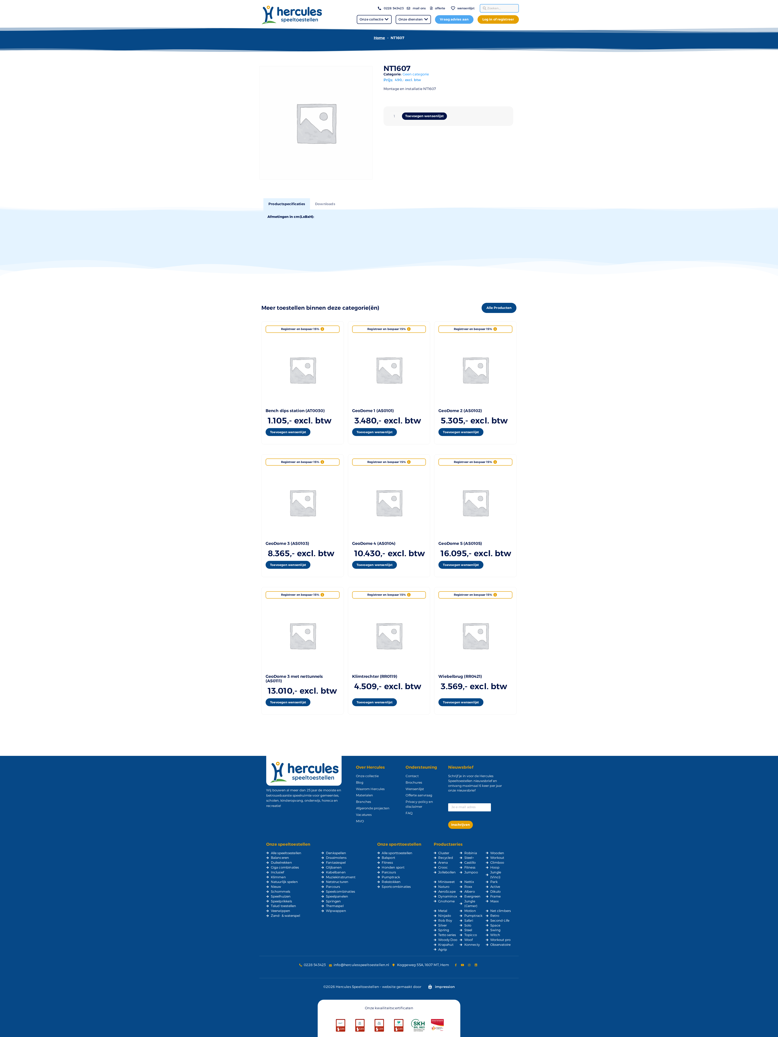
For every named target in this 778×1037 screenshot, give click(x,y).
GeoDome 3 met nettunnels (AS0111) (294, 678)
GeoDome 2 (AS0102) (460, 410)
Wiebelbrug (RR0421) (460, 676)
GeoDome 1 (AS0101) (373, 410)
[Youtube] (462, 965)
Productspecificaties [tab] (286, 204)
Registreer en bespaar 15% (300, 329)
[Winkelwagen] (447, 5)
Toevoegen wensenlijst (424, 116)
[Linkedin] (476, 965)
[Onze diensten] (426, 19)
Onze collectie (371, 19)
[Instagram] (469, 965)
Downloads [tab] (325, 204)
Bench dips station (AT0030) (295, 410)
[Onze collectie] (387, 19)
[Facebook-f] (456, 965)
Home (379, 38)
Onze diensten (411, 19)
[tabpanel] (389, 216)
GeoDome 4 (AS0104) (374, 543)
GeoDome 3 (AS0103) (287, 543)
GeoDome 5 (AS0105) (460, 543)
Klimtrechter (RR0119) (374, 676)
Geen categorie (416, 74)
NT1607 (397, 68)
